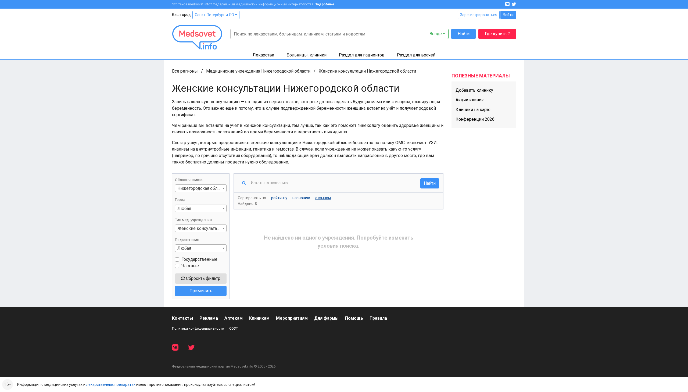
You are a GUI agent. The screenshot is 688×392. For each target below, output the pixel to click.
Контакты (182, 318)
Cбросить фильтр (202, 278)
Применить (200, 290)
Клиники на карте (473, 109)
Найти (464, 33)
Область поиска (189, 179)
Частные (190, 265)
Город (180, 199)
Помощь (354, 318)
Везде (435, 33)
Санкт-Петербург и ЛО (215, 15)
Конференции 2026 (475, 119)
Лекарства (263, 55)
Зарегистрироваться (478, 15)
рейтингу (279, 198)
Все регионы (185, 71)
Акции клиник (470, 99)
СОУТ (233, 328)
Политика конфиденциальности (198, 328)
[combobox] (201, 188)
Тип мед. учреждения (193, 220)
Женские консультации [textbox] (200, 228)
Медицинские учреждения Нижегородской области (258, 71)
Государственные (199, 259)
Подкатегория (187, 239)
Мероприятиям (292, 318)
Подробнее (324, 4)
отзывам (323, 198)
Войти (508, 15)
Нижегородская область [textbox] (201, 188)
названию (301, 198)
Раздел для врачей (416, 55)
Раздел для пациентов (362, 55)
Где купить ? (497, 33)
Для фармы (326, 318)
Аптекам (233, 318)
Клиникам (259, 318)
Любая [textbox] (184, 208)
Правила (378, 318)
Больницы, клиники (306, 55)
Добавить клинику (474, 90)
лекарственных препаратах (110, 384)
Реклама (208, 318)
